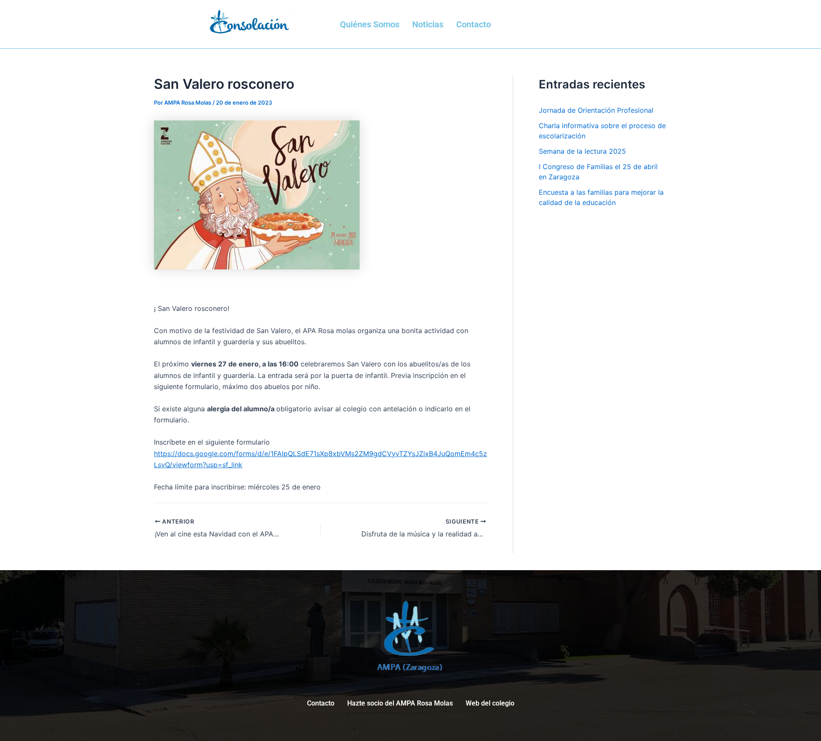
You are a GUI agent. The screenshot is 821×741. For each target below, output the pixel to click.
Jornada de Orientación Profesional (596, 110)
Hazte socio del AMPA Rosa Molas (400, 703)
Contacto (473, 24)
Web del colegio (490, 703)
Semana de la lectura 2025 (582, 151)
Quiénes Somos (369, 24)
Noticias (427, 24)
